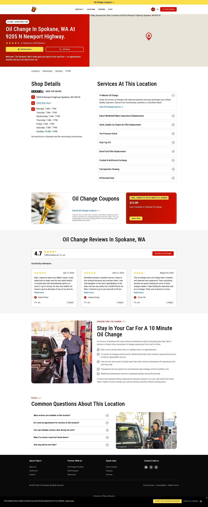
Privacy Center (148, 485)
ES (158, 9)
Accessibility (161, 485)
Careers (32, 475)
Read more (39, 292)
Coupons (101, 9)
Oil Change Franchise (76, 467)
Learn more (69, 501)
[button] (206, 497)
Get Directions (26, 49)
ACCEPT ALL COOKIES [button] (190, 501)
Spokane (59, 71)
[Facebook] (146, 467)
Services (78, 9)
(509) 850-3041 (43, 103)
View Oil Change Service (110, 107)
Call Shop (66, 49)
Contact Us (33, 471)
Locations (91, 9)
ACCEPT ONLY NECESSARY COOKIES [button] (167, 501)
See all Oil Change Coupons (84, 210)
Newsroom (72, 475)
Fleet (110, 9)
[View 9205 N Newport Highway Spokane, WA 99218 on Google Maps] (148, 40)
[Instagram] (156, 467)
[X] (151, 467)
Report (71, 302)
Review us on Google (163, 253)
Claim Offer (135, 218)
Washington (47, 71)
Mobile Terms (173, 485)
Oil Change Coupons (103, 2)
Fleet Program (73, 471)
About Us (32, 467)
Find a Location (111, 467)
